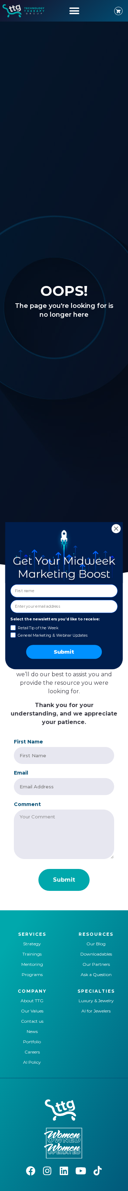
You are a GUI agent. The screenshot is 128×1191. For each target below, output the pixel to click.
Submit (64, 652)
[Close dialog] (116, 528)
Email (21, 772)
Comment (27, 804)
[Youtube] (81, 1170)
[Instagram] (47, 1170)
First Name (28, 741)
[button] (74, 11)
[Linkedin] (64, 1170)
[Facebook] (31, 1170)
